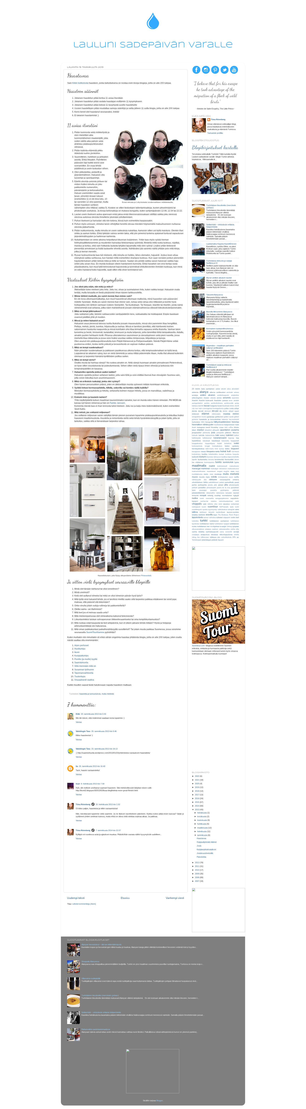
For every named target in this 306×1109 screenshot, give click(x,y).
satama (213, 501)
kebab (219, 443)
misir (211, 474)
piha (226, 485)
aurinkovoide (228, 403)
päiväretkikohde (198, 493)
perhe (194, 485)
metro (206, 474)
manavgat (196, 468)
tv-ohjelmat (214, 526)
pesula (210, 485)
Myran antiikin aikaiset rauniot (219, 278)
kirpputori (235, 449)
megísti (226, 471)
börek (232, 406)
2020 (197, 784)
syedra (205, 509)
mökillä (214, 477)
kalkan (236, 435)
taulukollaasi (220, 512)
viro (218, 537)
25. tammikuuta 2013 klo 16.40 (92, 766)
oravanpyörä (225, 480)
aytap (237, 403)
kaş (237, 438)
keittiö (236, 443)
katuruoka (225, 441)
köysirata (209, 457)
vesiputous (205, 535)
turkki (204, 520)
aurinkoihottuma (217, 403)
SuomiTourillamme (95, 632)
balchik (200, 406)
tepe (215, 515)
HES (202, 422)
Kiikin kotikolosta (80, 83)
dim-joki (215, 411)
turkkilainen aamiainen (219, 521)
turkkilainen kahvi (207, 524)
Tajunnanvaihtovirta (83, 673)
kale (217, 435)
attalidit (236, 400)
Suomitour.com (198, 646)
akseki (223, 389)
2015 (197, 802)
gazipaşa (210, 417)
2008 (197, 877)
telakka (195, 515)
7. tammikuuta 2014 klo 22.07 (108, 830)
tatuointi (211, 512)
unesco (208, 529)
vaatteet (215, 529)
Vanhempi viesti (175, 897)
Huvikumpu (79, 649)
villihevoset (205, 537)
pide (215, 485)
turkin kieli (235, 517)
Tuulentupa (79, 676)
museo (195, 477)
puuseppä (202, 490)
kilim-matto (210, 449)
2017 (197, 795)
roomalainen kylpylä (230, 495)
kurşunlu (236, 454)
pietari (220, 485)
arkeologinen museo (200, 398)
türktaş (229, 526)
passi (237, 482)
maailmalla (199, 465)
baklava (195, 406)
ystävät (214, 540)
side (204, 504)
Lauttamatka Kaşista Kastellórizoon (221, 244)
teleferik (202, 515)
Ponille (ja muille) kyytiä (85, 659)
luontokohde (228, 462)
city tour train (197, 408)
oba (205, 480)
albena (212, 392)
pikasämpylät (234, 485)
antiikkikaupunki (223, 395)
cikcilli (236, 406)
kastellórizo (196, 441)
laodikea (224, 457)
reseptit (203, 495)
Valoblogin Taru (83, 731)
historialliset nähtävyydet (202, 424)
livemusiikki (229, 459)
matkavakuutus (233, 469)
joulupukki (220, 433)
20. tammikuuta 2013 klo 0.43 (93, 714)
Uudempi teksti (75, 897)
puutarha (213, 490)
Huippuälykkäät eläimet (207, 842)
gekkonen (219, 417)
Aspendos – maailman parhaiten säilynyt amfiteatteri (220, 347)
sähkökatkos (222, 509)
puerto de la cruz (223, 488)
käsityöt (202, 457)
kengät (207, 446)
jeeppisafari (196, 433)
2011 (197, 866)
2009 (197, 874)
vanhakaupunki (212, 532)
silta (215, 504)
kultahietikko (213, 454)
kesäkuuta (202, 816)
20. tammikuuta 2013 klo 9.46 (104, 731)
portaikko (202, 488)
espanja (226, 414)
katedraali (206, 441)
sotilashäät (235, 504)
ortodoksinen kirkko (200, 482)
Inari (78, 784)
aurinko (206, 403)
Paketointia (201, 857)
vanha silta (235, 529)
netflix (236, 477)
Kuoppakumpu (81, 655)
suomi (204, 507)
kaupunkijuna (210, 443)
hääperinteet (229, 425)
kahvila (201, 435)
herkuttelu (196, 422)
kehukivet (227, 443)
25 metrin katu (198, 389)
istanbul (200, 430)
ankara (236, 392)
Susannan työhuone (84, 669)
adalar (218, 389)
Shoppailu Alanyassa (90, 961)
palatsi (221, 482)
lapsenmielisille (233, 457)
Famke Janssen (117, 403)
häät (237, 425)
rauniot (236, 493)
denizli (200, 411)
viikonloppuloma (226, 535)
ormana (236, 480)
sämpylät (231, 509)
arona (219, 398)
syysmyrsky (212, 509)
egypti (236, 411)
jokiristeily (206, 433)
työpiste (236, 526)
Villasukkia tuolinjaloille (90, 978)
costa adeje (234, 408)
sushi (237, 507)
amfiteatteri (220, 392)
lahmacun (217, 457)
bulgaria (213, 406)
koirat (223, 451)
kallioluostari (207, 438)
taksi (237, 509)
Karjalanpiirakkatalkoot (206, 849)
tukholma (212, 517)
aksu (229, 389)
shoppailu (197, 503)
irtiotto (236, 427)
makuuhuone (234, 466)
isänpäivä (208, 430)
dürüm (225, 411)
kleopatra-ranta (213, 451)
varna (222, 532)
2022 (197, 776)
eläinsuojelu (216, 414)
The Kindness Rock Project (228, 515)
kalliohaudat (196, 438)
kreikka (204, 454)
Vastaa (79, 722)
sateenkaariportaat (226, 501)
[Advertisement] (215, 713)
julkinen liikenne (232, 433)
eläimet (205, 413)
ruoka (195, 498)
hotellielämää (218, 425)
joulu (213, 432)
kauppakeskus (197, 443)
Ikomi (77, 652)
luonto (218, 462)
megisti (219, 471)
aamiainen (210, 389)
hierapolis (209, 422)
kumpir (221, 454)
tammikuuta (202, 835)
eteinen (236, 414)
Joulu (199, 846)
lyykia (236, 462)
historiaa (235, 422)
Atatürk (195, 400)
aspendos (235, 398)
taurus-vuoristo (233, 512)
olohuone (213, 479)
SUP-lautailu (223, 507)
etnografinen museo (199, 417)
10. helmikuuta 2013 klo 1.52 (108, 804)
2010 (197, 870)
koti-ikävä (235, 451)
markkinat (205, 468)
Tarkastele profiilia (215, 133)
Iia (77, 766)
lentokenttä (219, 459)
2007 (197, 881)
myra (208, 477)
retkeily (210, 495)
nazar (231, 477)
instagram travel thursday (207, 427)
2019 (197, 787)
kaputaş (231, 438)
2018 (197, 791)
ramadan (228, 493)
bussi (219, 406)
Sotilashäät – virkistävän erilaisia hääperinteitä (101, 1012)
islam (194, 430)
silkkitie (210, 504)
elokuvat (195, 414)
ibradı (194, 427)
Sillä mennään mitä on (85, 666)
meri (237, 471)
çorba (226, 408)
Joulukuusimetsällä (205, 853)
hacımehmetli (234, 419)
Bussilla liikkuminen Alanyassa (219, 312)
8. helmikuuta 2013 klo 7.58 (92, 784)
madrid (212, 466)
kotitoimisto (196, 454)
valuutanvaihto (224, 529)
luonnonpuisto (209, 462)
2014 (197, 806)
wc (238, 537)
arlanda (213, 398)
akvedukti (235, 389)
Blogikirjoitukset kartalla (215, 147)
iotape (221, 427)
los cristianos (197, 462)
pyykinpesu (224, 490)
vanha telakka (198, 532)
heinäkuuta (202, 813)
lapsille (194, 459)
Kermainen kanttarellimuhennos (219, 329)
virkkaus (213, 537)
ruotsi (202, 498)
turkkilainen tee (203, 526)
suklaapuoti (196, 507)
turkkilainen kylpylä (222, 524)
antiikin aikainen (207, 395)
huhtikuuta (202, 824)
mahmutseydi (222, 466)
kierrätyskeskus (198, 449)
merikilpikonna (197, 474)
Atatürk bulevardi (206, 400)
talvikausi (203, 512)
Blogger (159, 1100)
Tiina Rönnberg (83, 804)
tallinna (195, 512)
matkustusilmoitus (198, 471)
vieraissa (214, 535)
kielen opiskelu (232, 446)
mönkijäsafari (223, 477)
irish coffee (229, 427)
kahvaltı (195, 435)
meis (232, 471)
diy (220, 411)
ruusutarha (210, 498)
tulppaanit (226, 517)
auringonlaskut (197, 403)
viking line (196, 537)
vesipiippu (195, 535)
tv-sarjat (223, 526)
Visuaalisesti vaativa (84, 680)
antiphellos (235, 395)
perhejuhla (202, 485)
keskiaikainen (217, 446)
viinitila (236, 535)
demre (194, 411)
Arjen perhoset (81, 645)
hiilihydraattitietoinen (222, 422)
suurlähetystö (197, 509)
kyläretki (195, 457)
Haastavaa (201, 838)
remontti (195, 495)
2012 (197, 862)
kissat (203, 451)
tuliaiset (219, 517)
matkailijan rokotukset (219, 469)
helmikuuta (202, 831)
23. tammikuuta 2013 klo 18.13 (104, 749)
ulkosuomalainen (198, 529)
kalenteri (229, 435)
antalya (195, 395)
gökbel (236, 417)
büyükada (225, 406)
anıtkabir (229, 392)
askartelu (227, 398)
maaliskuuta (202, 828)
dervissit (208, 411)
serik (237, 501)
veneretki (228, 532)
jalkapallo (215, 430)
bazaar (207, 406)
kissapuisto (196, 451)
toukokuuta (202, 820)
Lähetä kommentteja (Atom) (84, 904)
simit (220, 504)
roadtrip (217, 495)
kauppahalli (235, 441)
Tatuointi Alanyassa (214, 295)
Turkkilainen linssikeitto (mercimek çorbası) (100, 995)
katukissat (216, 441)
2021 (197, 780)
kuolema (228, 454)
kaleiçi (222, 435)
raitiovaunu (220, 493)
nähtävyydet (196, 480)
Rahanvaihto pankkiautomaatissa (95, 1029)
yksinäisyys (206, 540)
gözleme (195, 419)
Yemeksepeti (196, 540)
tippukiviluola (197, 517)
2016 (197, 798)
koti (229, 451)
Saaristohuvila (81, 662)
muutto (202, 477)
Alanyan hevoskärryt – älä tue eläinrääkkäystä (101, 944)
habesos (225, 419)
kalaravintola (210, 435)
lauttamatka (202, 459)
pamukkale (229, 482)
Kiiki (78, 714)
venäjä (236, 532)
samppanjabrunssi (222, 498)
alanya (204, 392)
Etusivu (125, 897)
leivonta (211, 459)
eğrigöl (231, 411)
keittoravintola (197, 446)
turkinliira (195, 521)
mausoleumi (211, 471)
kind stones (219, 449)
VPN (234, 537)
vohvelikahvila (226, 537)
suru (232, 507)
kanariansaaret (220, 438)
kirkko (227, 449)
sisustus (226, 504)
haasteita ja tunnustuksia (90, 694)
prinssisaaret (211, 488)
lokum (236, 459)
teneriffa (209, 515)
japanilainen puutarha (229, 430)
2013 (197, 809)
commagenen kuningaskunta (212, 408)
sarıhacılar (204, 501)
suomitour (213, 506)
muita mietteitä (108, 694)
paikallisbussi (214, 482)
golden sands (229, 417)
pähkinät (236, 490)
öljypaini (221, 540)
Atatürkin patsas (221, 400)
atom (231, 400)
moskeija (218, 474)
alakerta (195, 392)
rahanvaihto (210, 493)
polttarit (194, 488)
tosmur (205, 517)
